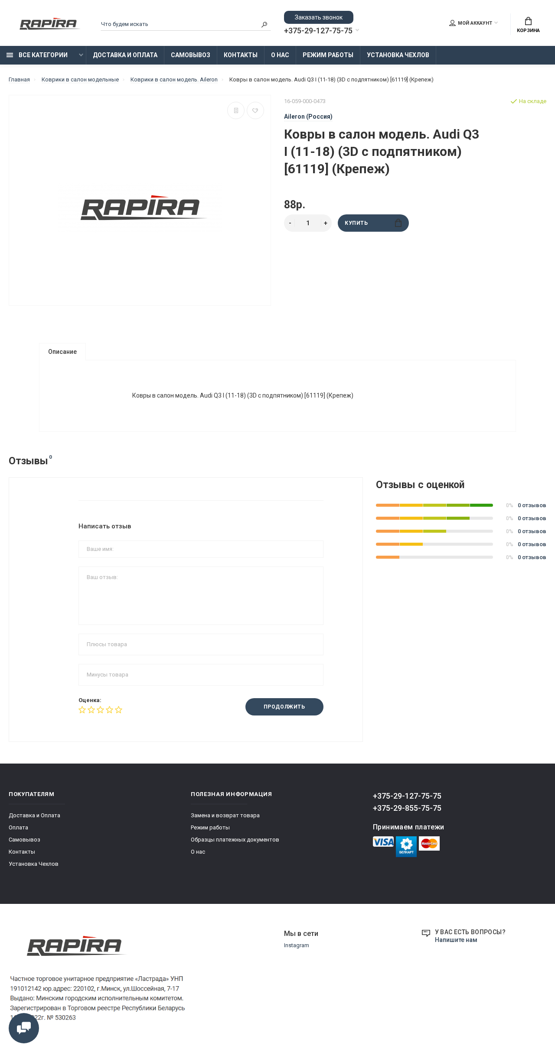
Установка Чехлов (398, 55)
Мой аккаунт (475, 23)
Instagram (296, 945)
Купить (356, 223)
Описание (62, 351)
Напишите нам (456, 939)
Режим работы (328, 55)
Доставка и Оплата (125, 55)
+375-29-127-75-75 (318, 30)
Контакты (241, 55)
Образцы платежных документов (235, 839)
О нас (280, 55)
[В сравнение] (236, 110)
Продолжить (284, 707)
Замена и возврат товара (225, 815)
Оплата (18, 827)
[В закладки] (255, 110)
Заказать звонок (319, 17)
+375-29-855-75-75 (407, 807)
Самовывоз (190, 55)
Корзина (528, 30)
